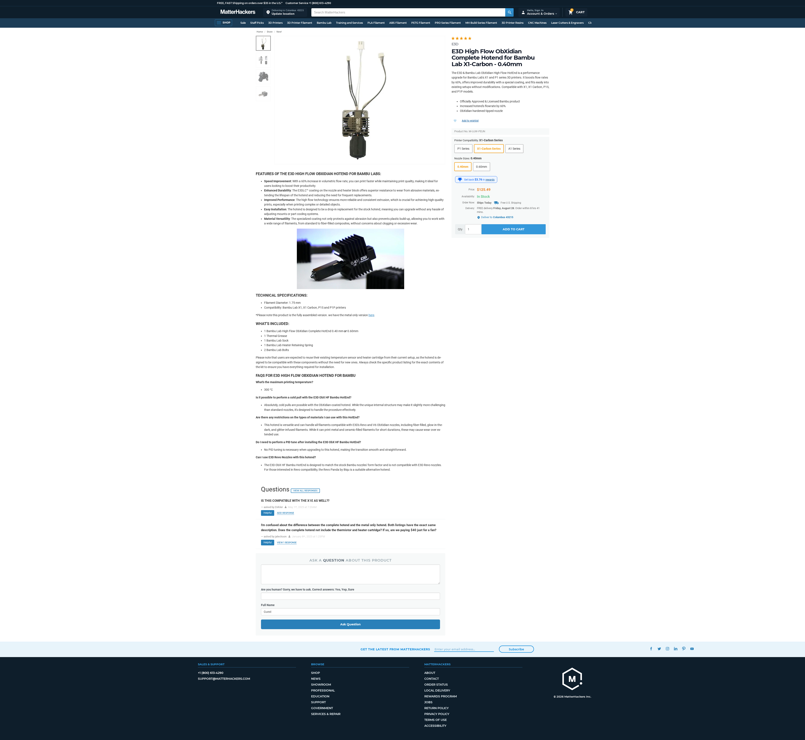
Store (270, 31)
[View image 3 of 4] (263, 76)
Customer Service (297, 3)
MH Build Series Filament (481, 22)
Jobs (428, 702)
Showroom (321, 684)
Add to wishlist (470, 120)
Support (318, 702)
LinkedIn (675, 648)
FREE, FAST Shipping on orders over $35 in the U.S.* (249, 3)
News (316, 679)
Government (322, 708)
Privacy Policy (436, 714)
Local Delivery (437, 690)
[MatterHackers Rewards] (460, 179)
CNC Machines (537, 22)
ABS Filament (398, 22)
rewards (490, 179)
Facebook (651, 648)
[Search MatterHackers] (509, 12)
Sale (243, 22)
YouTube (692, 648)
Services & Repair (325, 714)
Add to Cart (514, 229)
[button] (285, 12)
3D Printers (275, 22)
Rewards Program (440, 696)
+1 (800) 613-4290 (320, 3)
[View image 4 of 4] (263, 93)
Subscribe (516, 649)
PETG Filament (420, 22)
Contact (431, 679)
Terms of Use (435, 720)
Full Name (268, 605)
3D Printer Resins (512, 22)
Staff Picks (257, 22)
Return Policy (436, 708)
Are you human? (307, 589)
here (371, 315)
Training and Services (349, 22)
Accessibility (435, 726)
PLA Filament (376, 22)
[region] (359, 100)
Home (260, 31)
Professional (323, 690)
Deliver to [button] (497, 217)
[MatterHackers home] (238, 12)
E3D (455, 44)
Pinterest (683, 648)
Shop (315, 673)
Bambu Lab (324, 22)
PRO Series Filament (448, 22)
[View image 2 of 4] (263, 60)
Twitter (659, 648)
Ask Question (350, 624)
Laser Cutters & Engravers (567, 22)
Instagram (667, 648)
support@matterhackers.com (224, 679)
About (429, 673)
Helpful (268, 512)
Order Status (436, 684)
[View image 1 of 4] (263, 43)
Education (320, 696)
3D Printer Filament (299, 22)
